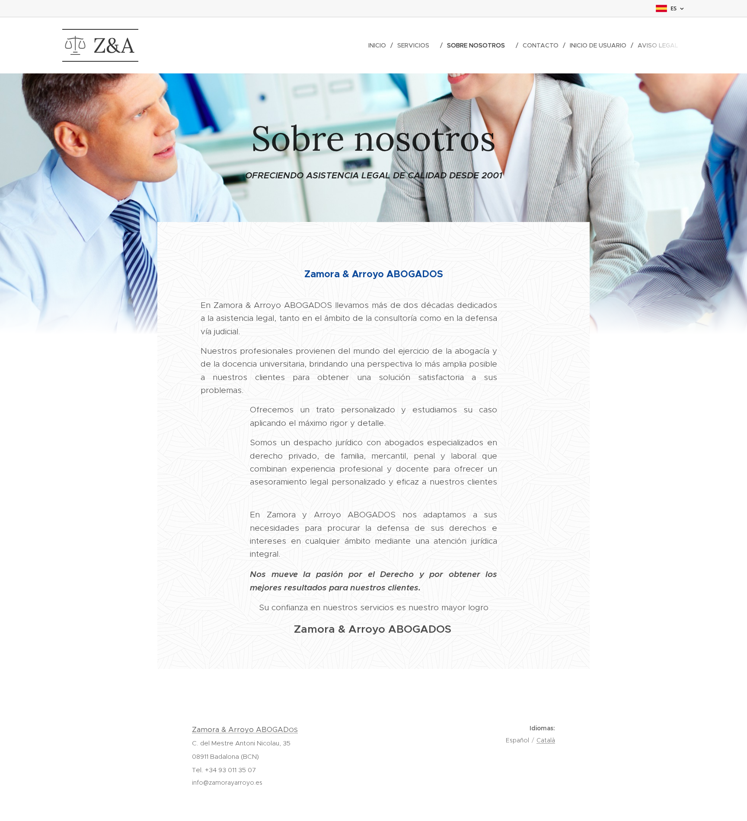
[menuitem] (379, 45)
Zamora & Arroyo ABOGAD (245, 729)
